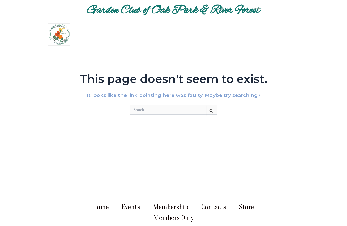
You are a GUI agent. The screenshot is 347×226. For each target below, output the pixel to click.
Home (101, 207)
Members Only (173, 218)
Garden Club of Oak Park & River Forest (173, 10)
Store (246, 207)
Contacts (213, 207)
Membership (170, 207)
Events (131, 207)
